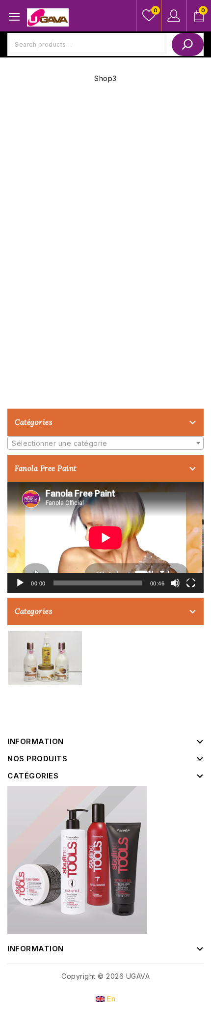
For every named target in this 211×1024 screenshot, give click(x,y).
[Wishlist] (148, 16)
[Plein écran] (191, 583)
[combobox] (105, 443)
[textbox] (105, 443)
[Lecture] (20, 583)
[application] (105, 537)
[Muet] (175, 583)
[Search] (188, 44)
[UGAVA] (48, 16)
